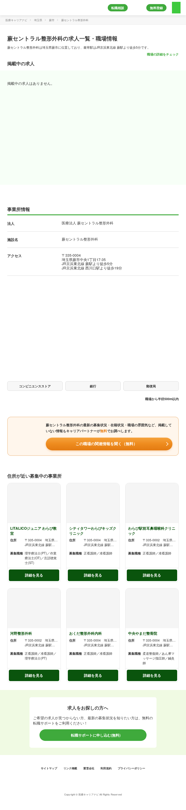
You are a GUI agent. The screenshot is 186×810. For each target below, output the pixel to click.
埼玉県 (38, 20)
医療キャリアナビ (16, 20)
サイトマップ (49, 768)
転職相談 (117, 7)
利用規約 (106, 768)
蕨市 (51, 20)
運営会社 (89, 768)
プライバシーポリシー (131, 768)
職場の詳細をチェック (163, 54)
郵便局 (151, 386)
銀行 (93, 386)
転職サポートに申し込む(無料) (95, 735)
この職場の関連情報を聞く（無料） (106, 444)
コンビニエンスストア (35, 386)
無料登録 (156, 7)
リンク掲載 (71, 768)
